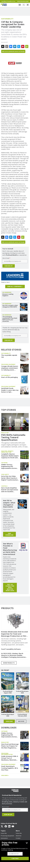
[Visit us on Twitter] (2, 826)
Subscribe (9, 721)
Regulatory (5, 432)
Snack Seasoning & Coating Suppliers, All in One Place (9, 768)
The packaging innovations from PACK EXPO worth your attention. (9, 319)
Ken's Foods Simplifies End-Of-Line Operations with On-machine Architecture (9, 490)
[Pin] (22, 46)
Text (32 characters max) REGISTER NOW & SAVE (10, 587)
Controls (4, 486)
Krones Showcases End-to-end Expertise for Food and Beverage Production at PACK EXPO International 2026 (14, 634)
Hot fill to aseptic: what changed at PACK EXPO (10, 306)
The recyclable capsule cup (9, 356)
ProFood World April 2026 (7, 715)
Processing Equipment (8, 364)
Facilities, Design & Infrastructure (7, 451)
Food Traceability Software (11, 649)
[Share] (10, 46)
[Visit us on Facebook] (6, 826)
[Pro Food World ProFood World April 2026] (7, 704)
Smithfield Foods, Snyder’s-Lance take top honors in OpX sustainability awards (9, 390)
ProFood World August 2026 (7, 692)
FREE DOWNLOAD (9, 534)
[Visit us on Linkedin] (9, 826)
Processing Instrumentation (7, 754)
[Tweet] (18, 46)
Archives (21, 721)
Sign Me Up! (9, 266)
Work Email (6, 258)
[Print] (2, 46)
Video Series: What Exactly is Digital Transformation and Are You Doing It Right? (9, 478)
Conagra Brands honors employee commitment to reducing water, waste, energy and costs (10, 368)
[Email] (6, 46)
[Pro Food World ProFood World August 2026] (7, 681)
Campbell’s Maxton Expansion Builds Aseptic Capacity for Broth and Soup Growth (10, 456)
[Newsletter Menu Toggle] (19, 4)
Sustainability (7, 19)
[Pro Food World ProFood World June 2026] (22, 681)
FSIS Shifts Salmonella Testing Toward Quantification (13, 437)
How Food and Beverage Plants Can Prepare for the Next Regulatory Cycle (10, 746)
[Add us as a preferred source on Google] (26, 46)
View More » (5, 775)
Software (4, 462)
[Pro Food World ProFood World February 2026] (22, 704)
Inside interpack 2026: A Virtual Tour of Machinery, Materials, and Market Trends (9, 758)
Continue (15, 858)
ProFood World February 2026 (22, 715)
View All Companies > (15, 286)
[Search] (23, 4)
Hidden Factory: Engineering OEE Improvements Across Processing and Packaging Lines (9, 466)
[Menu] (27, 4)
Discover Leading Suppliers (7, 294)
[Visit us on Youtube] (13, 826)
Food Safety (5, 474)
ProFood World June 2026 (22, 692)
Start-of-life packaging (9, 377)
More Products (9, 663)
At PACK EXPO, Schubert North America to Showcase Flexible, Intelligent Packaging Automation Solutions (13, 655)
